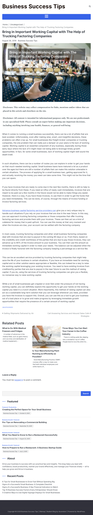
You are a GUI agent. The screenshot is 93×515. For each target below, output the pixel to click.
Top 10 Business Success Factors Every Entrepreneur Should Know (30, 490)
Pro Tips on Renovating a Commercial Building (24, 422)
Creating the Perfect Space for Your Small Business (26, 409)
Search (86, 393)
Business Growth (7, 420)
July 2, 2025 (23, 451)
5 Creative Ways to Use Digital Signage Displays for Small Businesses (31, 493)
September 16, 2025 (26, 426)
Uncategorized (7, 307)
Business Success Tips (33, 6)
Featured (5, 407)
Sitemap (42, 511)
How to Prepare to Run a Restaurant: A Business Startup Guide (32, 448)
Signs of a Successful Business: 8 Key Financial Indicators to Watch (30, 487)
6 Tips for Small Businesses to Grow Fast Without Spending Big (28, 482)
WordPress (81, 511)
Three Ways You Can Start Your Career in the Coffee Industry (74, 331)
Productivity (12, 407)
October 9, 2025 (25, 413)
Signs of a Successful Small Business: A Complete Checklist (27, 484)
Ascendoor (62, 511)
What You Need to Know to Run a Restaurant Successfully (29, 435)
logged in (18, 380)
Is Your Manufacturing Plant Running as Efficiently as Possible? (45, 354)
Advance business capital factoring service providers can (29, 210)
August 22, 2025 (25, 438)
